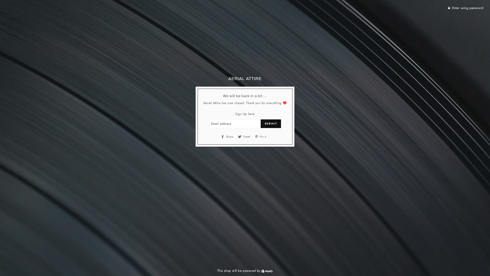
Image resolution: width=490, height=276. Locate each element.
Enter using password (467, 8)
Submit (271, 123)
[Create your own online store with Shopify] (267, 270)
